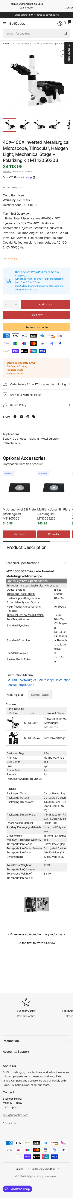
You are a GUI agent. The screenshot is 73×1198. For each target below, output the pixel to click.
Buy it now (37, 315)
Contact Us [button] (9, 1123)
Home (6, 43)
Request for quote (36, 327)
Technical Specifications (22, 563)
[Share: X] (21, 416)
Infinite (57, 589)
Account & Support (16, 1051)
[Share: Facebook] (15, 416)
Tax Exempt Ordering (17, 366)
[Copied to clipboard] (33, 416)
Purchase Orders (15, 373)
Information (11, 1041)
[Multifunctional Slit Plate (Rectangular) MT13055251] (19, 487)
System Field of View (19, 659)
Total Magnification (18, 619)
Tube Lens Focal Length (21, 593)
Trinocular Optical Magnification (25, 614)
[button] (36, 942)
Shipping (7, 171)
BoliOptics (17, 23)
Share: (6, 416)
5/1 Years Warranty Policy (26, 394)
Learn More (26, 7)
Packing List (14, 695)
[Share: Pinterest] (27, 416)
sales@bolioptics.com (15, 1115)
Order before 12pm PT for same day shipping (38, 384)
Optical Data (40, 695)
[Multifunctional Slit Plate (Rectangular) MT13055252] (53, 487)
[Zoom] (63, 53)
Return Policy (18, 405)
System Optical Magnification (24, 598)
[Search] (65, 33)
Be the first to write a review (36, 943)
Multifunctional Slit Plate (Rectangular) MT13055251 (19, 513)
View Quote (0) (68, 53)
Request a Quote (15, 369)
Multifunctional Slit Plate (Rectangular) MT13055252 (53, 513)
